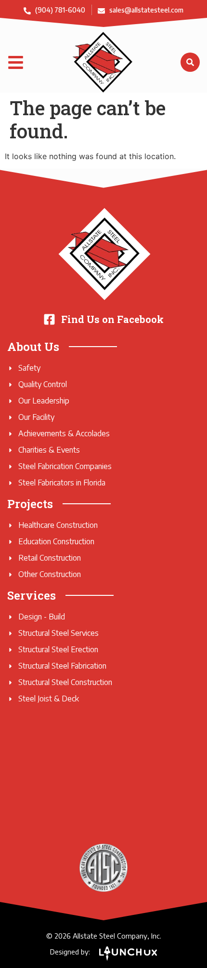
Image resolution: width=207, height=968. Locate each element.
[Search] (190, 62)
